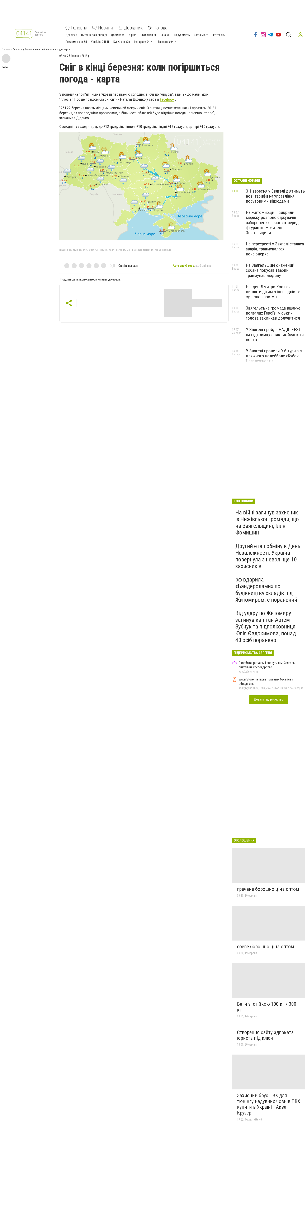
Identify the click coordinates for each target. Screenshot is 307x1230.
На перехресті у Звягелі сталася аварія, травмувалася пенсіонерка (275, 248)
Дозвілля (71, 35)
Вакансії (165, 35)
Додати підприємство (268, 699)
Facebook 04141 (168, 41)
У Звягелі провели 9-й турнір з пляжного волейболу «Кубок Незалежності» (274, 355)
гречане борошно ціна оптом (268, 889)
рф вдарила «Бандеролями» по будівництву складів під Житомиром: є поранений (266, 589)
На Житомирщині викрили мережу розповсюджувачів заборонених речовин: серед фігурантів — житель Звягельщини (272, 222)
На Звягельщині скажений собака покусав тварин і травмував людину (270, 270)
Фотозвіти (218, 35)
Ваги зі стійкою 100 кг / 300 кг (266, 1007)
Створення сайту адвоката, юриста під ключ (265, 1035)
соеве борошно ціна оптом (265, 946)
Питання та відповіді (94, 35)
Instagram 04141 (144, 41)
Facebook (167, 99)
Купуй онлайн (121, 41)
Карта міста (201, 35)
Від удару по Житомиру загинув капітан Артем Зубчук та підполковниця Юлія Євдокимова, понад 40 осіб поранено (265, 627)
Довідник (133, 28)
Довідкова (117, 35)
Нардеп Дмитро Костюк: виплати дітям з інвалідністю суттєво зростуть (273, 291)
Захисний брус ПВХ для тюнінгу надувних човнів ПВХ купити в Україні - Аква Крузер (268, 1104)
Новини (105, 28)
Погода (160, 28)
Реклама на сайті (76, 41)
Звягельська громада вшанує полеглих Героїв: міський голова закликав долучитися (273, 313)
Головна (79, 28)
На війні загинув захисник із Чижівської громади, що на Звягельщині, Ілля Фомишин (267, 522)
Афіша (132, 35)
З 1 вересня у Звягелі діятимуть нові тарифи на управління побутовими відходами (275, 196)
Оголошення (148, 35)
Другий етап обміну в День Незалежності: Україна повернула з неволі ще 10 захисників (267, 556)
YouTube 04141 (100, 41)
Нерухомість (182, 35)
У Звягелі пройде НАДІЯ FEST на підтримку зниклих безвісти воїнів (275, 334)
